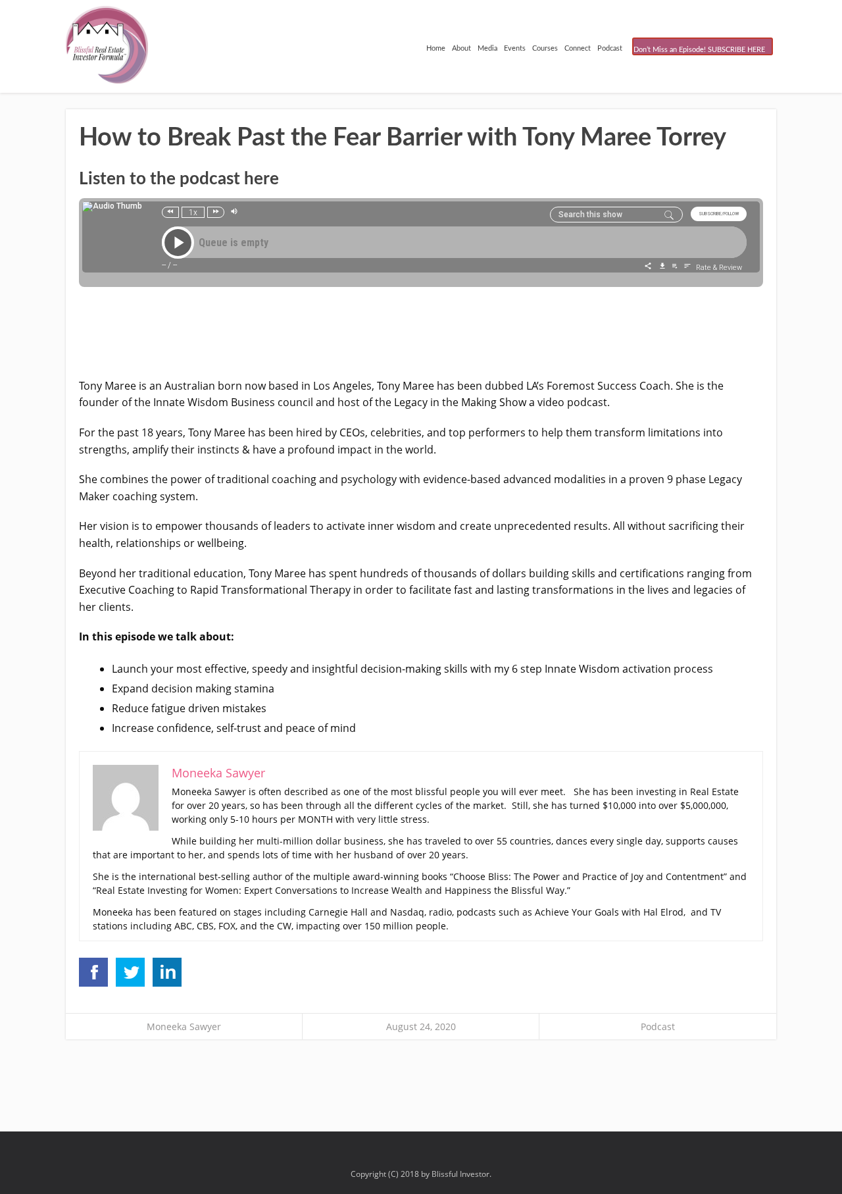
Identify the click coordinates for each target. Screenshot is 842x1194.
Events (515, 48)
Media (487, 48)
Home (435, 48)
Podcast (609, 48)
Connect (577, 48)
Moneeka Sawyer (184, 1026)
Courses (545, 48)
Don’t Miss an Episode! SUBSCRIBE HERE (699, 49)
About (461, 48)
